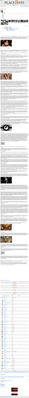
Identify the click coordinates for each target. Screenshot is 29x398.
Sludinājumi (3, 16)
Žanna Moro (4, 334)
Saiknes (3, 17)
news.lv (6, 280)
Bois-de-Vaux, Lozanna (11, 30)
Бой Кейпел (4, 319)
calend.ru (8, 280)
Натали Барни (4, 336)
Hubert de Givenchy (5, 326)
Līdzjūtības (3, 15)
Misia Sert (4, 314)
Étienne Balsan (5, 307)
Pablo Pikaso (4, 300)
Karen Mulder (4, 324)
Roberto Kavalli (5, 365)
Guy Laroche (4, 353)
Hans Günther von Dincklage (6, 302)
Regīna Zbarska (5, 346)
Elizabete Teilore (5, 341)
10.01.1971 (10, 27)
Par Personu (3, 13)
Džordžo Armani (5, 363)
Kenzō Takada (4, 368)
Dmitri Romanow (5, 297)
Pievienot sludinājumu (3, 384)
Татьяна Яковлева (5, 309)
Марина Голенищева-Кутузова (6, 358)
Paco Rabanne (5, 331)
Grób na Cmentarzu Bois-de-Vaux (12, 29)
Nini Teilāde (4, 348)
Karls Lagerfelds (5, 329)
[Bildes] (8, 24)
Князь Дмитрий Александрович (6, 351)
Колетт (4, 317)
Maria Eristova (4, 360)
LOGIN (28, 0)
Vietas (2, 14)
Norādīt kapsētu (2, 385)
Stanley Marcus (5, 312)
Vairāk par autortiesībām (8, 396)
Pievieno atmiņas (3, 374)
